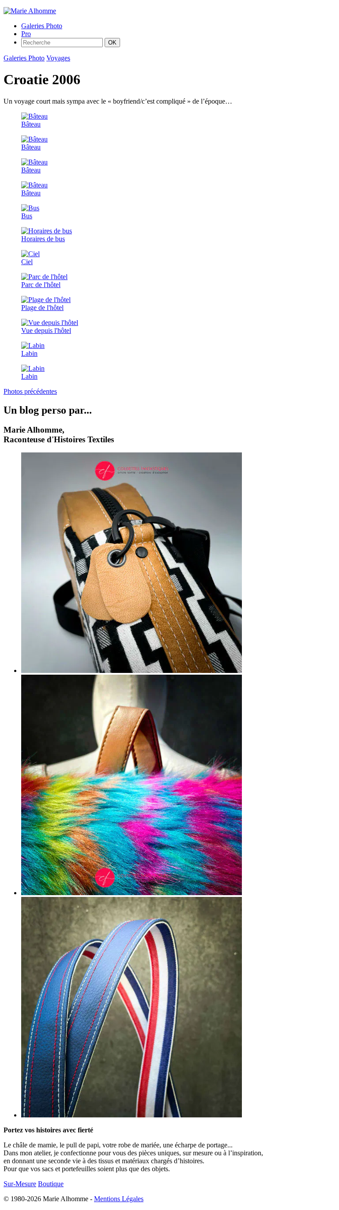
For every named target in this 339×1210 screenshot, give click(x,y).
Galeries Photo (41, 26)
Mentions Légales (118, 1199)
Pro (26, 33)
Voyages (58, 58)
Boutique (51, 1184)
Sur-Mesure (20, 1184)
